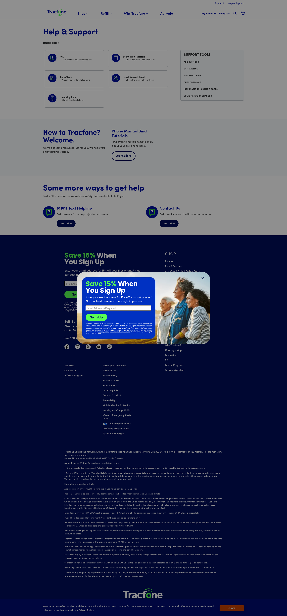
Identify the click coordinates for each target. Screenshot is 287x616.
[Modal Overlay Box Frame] (143, 308)
